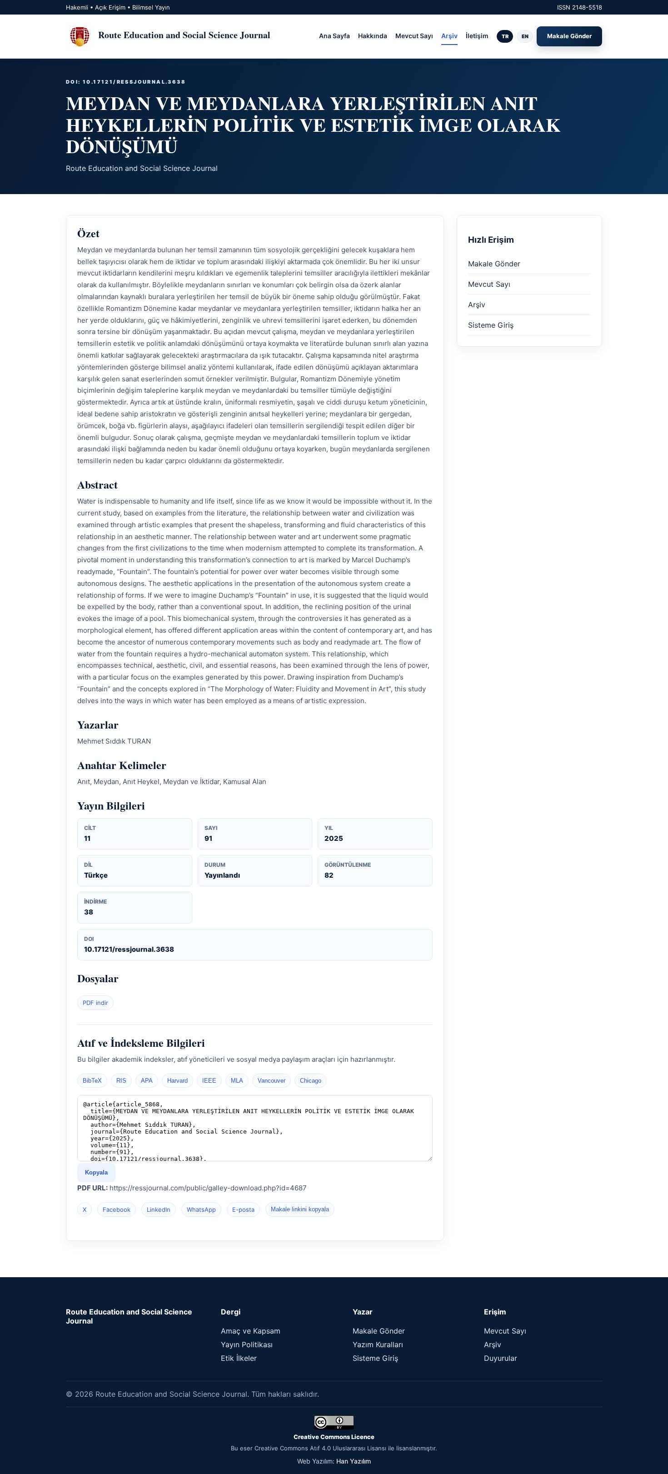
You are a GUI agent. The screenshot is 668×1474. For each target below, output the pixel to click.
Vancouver (271, 1080)
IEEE (209, 1080)
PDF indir (95, 1002)
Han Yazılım (353, 1461)
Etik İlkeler (239, 1358)
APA (147, 1080)
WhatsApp (201, 1209)
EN (525, 36)
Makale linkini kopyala (300, 1209)
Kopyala (96, 1172)
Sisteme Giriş (490, 325)
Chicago (310, 1080)
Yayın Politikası (247, 1344)
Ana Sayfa (334, 36)
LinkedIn (158, 1209)
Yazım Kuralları (378, 1344)
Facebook (116, 1209)
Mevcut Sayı (414, 36)
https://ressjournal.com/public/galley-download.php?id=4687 (208, 1188)
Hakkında (372, 36)
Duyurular (500, 1358)
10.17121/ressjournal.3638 (129, 949)
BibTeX (92, 1080)
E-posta (243, 1209)
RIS (121, 1080)
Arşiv (449, 36)
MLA (237, 1080)
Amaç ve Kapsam (250, 1330)
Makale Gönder (569, 36)
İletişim (477, 36)
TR (505, 36)
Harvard (177, 1080)
